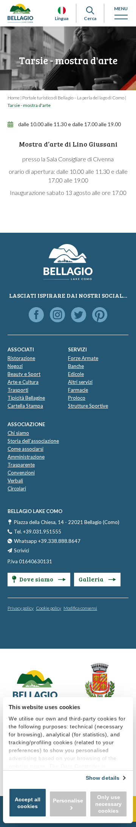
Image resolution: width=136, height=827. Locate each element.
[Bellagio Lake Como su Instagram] (57, 315)
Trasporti (18, 390)
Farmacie (78, 390)
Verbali (15, 481)
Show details (102, 778)
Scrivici (21, 550)
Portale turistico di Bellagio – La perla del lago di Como (73, 97)
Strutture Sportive (88, 406)
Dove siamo (36, 579)
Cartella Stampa (25, 406)
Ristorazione (21, 358)
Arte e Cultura (23, 382)
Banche (76, 366)
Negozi (15, 366)
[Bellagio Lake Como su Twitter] (78, 315)
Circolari (17, 488)
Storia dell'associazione (33, 441)
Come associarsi (25, 449)
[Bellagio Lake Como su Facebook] (36, 315)
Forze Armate (83, 358)
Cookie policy (48, 608)
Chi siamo (18, 433)
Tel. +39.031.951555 (37, 532)
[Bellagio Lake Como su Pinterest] (99, 315)
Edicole (76, 374)
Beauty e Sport (24, 374)
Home (14, 97)
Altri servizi (80, 382)
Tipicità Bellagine (26, 398)
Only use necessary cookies (108, 804)
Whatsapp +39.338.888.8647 (47, 541)
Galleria (92, 579)
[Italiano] (62, 10)
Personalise (68, 801)
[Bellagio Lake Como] (20, 13)
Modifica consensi (80, 608)
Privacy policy (21, 608)
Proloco (76, 398)
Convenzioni (21, 473)
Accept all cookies (27, 802)
